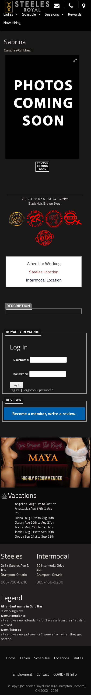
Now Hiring (12, 22)
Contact (43, 674)
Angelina (21, 503)
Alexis (19, 527)
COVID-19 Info (65, 674)
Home (11, 658)
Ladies (8, 14)
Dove (18, 536)
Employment (22, 674)
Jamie (19, 531)
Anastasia (21, 508)
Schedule (29, 14)
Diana (19, 517)
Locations (62, 658)
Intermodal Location (44, 280)
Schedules (42, 658)
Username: (21, 359)
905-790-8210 (14, 582)
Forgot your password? (38, 390)
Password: (21, 374)
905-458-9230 (50, 582)
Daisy (19, 522)
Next (84, 461)
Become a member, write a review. (44, 413)
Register (15, 390)
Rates (78, 658)
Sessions (52, 14)
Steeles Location (43, 272)
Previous (6, 461)
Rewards (75, 14)
